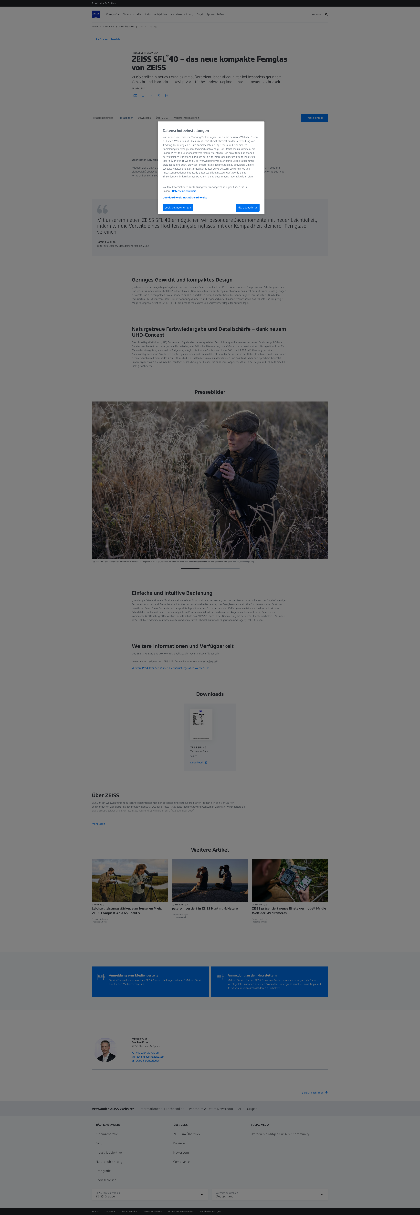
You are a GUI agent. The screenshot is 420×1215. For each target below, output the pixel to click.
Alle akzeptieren (248, 207)
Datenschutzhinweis (184, 191)
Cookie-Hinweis (172, 197)
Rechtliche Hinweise (195, 197)
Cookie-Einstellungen (178, 207)
